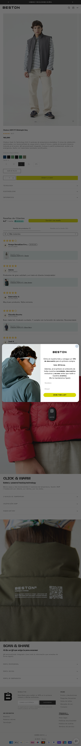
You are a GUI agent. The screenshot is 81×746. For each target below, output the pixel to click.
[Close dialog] (77, 346)
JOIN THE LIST (59, 395)
